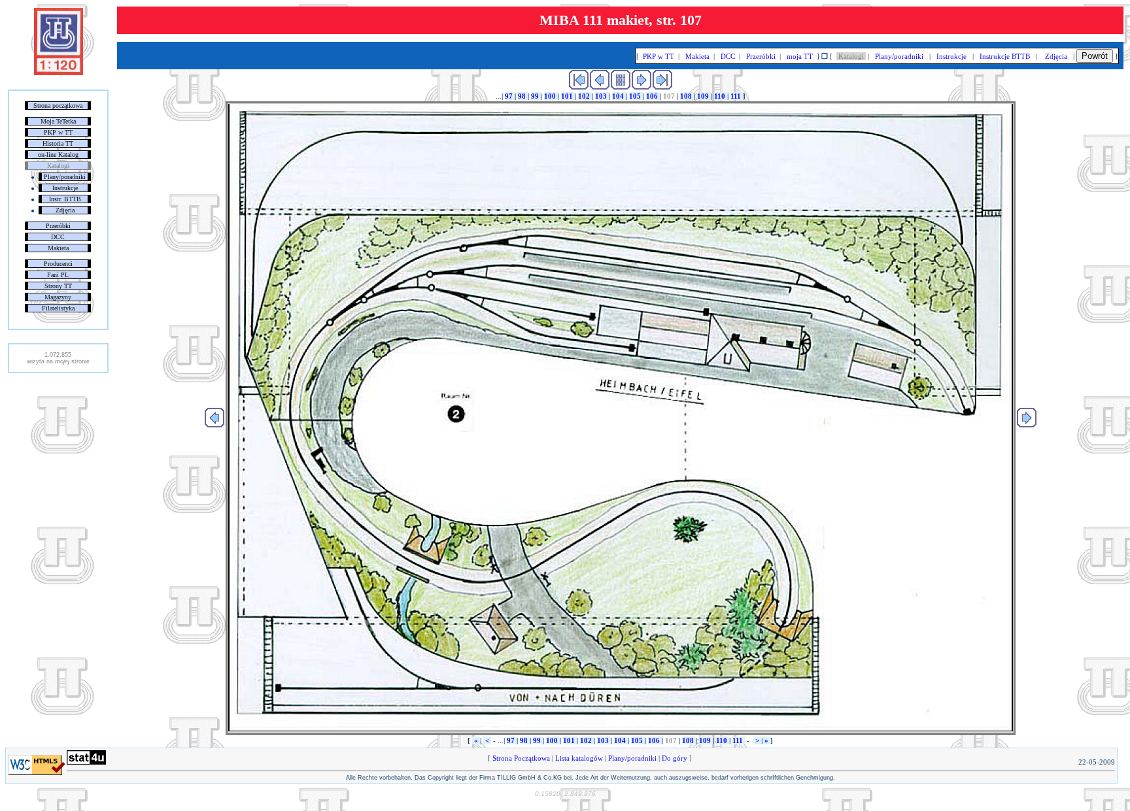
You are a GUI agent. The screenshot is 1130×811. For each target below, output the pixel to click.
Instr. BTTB (65, 199)
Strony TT (58, 286)
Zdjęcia (65, 210)
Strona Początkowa (521, 758)
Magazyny (57, 297)
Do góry (674, 758)
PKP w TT (58, 132)
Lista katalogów (579, 758)
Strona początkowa (57, 105)
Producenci (58, 263)
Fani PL (58, 274)
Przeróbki (58, 225)
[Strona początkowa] (58, 72)
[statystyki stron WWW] (86, 762)
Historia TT (58, 143)
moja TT (800, 56)
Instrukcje (65, 187)
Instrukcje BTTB (1005, 56)
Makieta (58, 248)
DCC (58, 236)
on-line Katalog (58, 154)
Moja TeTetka (58, 121)
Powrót (1095, 56)
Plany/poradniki (65, 176)
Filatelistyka (58, 308)
